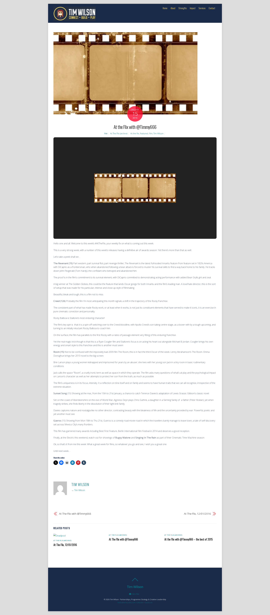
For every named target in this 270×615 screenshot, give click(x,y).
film (150, 133)
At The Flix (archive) (118, 133)
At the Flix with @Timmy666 (135, 127)
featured (144, 133)
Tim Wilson (158, 133)
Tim (105, 133)
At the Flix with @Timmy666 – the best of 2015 (188, 539)
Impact (192, 8)
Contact (212, 8)
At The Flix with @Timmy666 (75, 513)
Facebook (148, 602)
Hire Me (135, 594)
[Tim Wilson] (74, 19)
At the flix (134, 133)
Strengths (182, 8)
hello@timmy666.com (126, 602)
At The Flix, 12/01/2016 (197, 513)
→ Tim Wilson (78, 490)
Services (202, 8)
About (173, 8)
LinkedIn (140, 602)
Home (165, 8)
